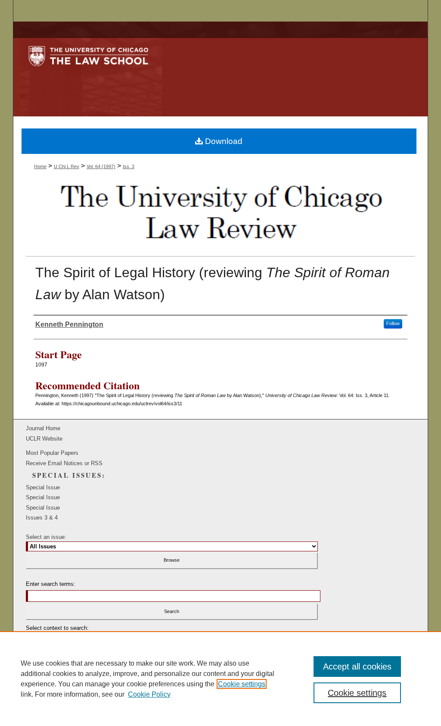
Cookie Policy (149, 694)
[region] (220, 678)
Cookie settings (241, 684)
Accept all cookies (357, 666)
